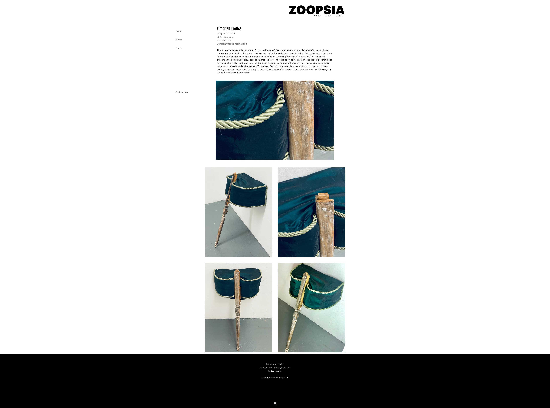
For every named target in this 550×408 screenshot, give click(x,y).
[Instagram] (275, 404)
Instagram (284, 377)
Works (179, 39)
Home (178, 31)
